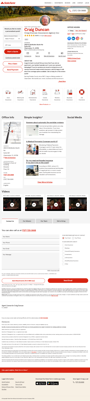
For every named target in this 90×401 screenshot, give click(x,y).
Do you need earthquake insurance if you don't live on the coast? (39, 162)
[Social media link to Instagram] (77, 38)
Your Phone (6, 242)
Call (68, 33)
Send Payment (12, 70)
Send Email (68, 280)
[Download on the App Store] (41, 383)
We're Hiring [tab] (61, 221)
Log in (87, 3)
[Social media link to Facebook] (69, 38)
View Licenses (71, 60)
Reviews (67, 3)
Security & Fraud (19, 382)
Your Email (6, 248)
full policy (34, 352)
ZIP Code (8, 45)
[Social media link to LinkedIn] (73, 38)
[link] (8, 3)
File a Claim (12, 64)
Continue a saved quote (13, 57)
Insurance (48, 3)
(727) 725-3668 (9, 175)
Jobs (73, 3)
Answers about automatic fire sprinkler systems (45, 122)
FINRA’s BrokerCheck (73, 58)
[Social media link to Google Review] (82, 38)
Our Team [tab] (44, 221)
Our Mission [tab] (27, 221)
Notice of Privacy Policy (8, 387)
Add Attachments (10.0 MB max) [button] (23, 281)
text (73, 33)
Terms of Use (18, 384)
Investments (59, 3)
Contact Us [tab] (10, 221)
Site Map (4, 389)
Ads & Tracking (6, 382)
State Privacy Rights (20, 387)
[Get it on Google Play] (53, 383)
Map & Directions (10, 157)
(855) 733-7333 (54, 295)
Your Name (6, 236)
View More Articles (45, 182)
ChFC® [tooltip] (26, 39)
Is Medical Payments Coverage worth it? (42, 141)
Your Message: (7, 254)
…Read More (62, 81)
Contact (80, 3)
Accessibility (5, 384)
